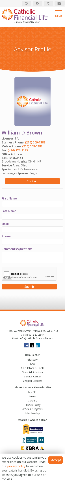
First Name (9, 198)
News (32, 396)
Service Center (32, 376)
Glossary (32, 359)
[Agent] (37, 3)
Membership (32, 413)
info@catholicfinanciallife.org (36, 338)
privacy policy (16, 466)
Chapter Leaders (32, 380)
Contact (32, 181)
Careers (32, 400)
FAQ (32, 363)
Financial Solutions (32, 372)
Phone (6, 236)
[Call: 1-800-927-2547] (48, 3)
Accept (56, 460)
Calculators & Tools (32, 368)
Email (5, 224)
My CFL (32, 392)
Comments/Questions (17, 249)
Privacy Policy (32, 405)
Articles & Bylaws (32, 409)
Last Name (9, 211)
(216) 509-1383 (35, 142)
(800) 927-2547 (35, 334)
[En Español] (27, 3)
